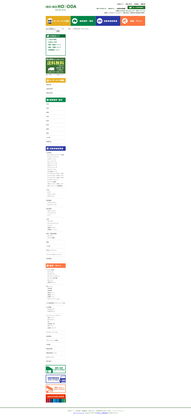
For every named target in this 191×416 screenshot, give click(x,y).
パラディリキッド (53, 179)
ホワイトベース (52, 165)
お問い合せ (91, 411)
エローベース (52, 169)
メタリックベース (53, 157)
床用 (47, 125)
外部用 (50, 288)
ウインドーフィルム (54, 299)
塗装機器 (48, 200)
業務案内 (84, 411)
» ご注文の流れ (52, 39)
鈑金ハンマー (52, 227)
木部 (47, 116)
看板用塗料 (49, 93)
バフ (49, 215)
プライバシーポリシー (118, 411)
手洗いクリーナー (51, 250)
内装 (47, 108)
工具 (47, 219)
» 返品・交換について (54, 47)
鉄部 (47, 121)
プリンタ (50, 272)
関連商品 (48, 141)
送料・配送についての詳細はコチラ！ (55, 74)
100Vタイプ (51, 311)
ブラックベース (52, 167)
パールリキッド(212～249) (55, 173)
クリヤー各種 (52, 182)
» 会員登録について (53, 50)
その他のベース (52, 171)
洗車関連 (48, 258)
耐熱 (47, 129)
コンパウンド (52, 213)
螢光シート (51, 294)
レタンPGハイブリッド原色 (56, 155)
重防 (47, 133)
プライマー (51, 196)
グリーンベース (52, 163)
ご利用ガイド (70, 411)
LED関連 (48, 307)
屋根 (47, 112)
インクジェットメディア (53, 315)
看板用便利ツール (51, 353)
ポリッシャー (52, 211)
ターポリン (51, 319)
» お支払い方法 (52, 42)
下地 (47, 190)
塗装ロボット (52, 282)
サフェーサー (52, 194)
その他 (48, 137)
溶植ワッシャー (52, 229)
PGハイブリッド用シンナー (56, 184)
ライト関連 (51, 238)
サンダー (50, 221)
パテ (49, 192)
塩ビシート (49, 286)
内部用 (50, 290)
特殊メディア (52, 328)
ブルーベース (52, 159)
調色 (47, 242)
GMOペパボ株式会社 (102, 413)
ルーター (50, 280)
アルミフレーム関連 (52, 340)
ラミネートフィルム (52, 332)
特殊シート (51, 296)
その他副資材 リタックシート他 (55, 303)
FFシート (50, 326)
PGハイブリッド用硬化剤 (55, 186)
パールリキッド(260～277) (55, 175)
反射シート (51, 292)
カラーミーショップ (78, 413)
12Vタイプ (51, 309)
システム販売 (50, 270)
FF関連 (48, 344)
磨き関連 (48, 208)
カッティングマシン (54, 276)
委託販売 (48, 361)
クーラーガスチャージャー (54, 254)
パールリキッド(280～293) (55, 177)
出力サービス (50, 357)
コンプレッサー (52, 204)
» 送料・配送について (54, 44)
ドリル (50, 225)
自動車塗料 (49, 89)
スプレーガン (52, 202)
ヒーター (50, 235)
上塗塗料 (48, 152)
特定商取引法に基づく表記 (103, 411)
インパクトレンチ (53, 223)
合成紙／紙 (51, 323)
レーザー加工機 (52, 278)
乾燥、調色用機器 (51, 233)
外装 (47, 104)
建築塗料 (48, 84)
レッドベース (52, 161)
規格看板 (48, 336)
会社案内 (78, 411)
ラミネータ (51, 274)
